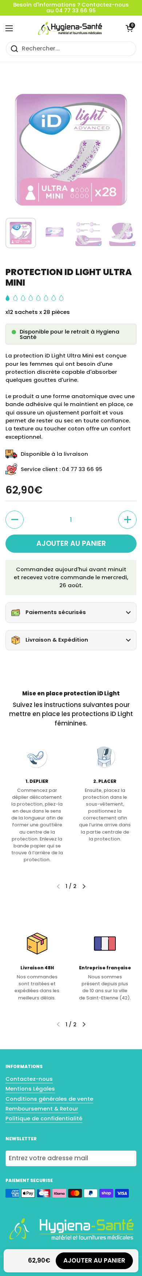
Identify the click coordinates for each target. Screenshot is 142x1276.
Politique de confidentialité (43, 1118)
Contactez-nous (29, 1079)
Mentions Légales (30, 1088)
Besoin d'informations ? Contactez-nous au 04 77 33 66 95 (71, 8)
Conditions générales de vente (49, 1099)
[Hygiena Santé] (69, 28)
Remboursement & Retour (41, 1108)
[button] (129, 28)
